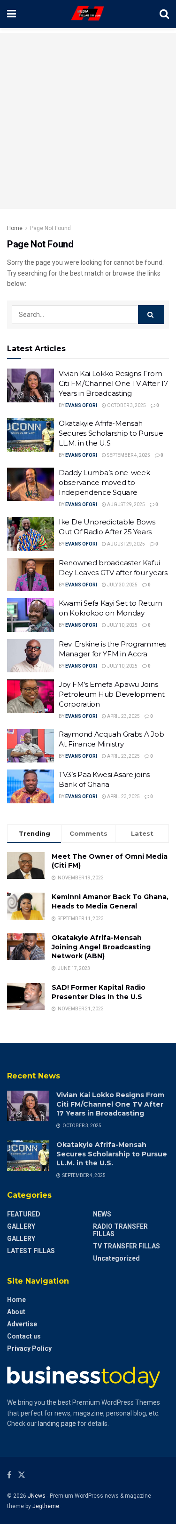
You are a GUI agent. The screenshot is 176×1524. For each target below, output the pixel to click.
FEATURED (23, 1214)
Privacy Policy (29, 1348)
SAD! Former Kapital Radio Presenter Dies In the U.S (98, 992)
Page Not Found (50, 228)
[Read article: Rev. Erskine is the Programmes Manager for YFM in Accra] (30, 656)
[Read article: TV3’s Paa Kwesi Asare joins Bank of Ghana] (30, 786)
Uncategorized (116, 1258)
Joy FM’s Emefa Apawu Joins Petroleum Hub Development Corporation (112, 694)
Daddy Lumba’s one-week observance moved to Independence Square (104, 482)
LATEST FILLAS (31, 1251)
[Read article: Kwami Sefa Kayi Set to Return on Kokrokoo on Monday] (30, 615)
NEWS (102, 1214)
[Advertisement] (88, 121)
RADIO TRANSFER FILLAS (120, 1230)
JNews (37, 1496)
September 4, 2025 (128, 455)
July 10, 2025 (122, 625)
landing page (57, 1423)
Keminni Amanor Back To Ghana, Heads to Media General (110, 901)
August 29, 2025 (125, 504)
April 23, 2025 (123, 716)
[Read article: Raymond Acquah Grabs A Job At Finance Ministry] (30, 746)
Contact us (24, 1336)
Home (15, 228)
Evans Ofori (81, 405)
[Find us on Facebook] (9, 1475)
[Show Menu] (11, 14)
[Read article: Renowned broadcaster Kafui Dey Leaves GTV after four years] (30, 575)
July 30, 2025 (122, 584)
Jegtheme (45, 1506)
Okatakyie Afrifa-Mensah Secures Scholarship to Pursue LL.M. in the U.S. (111, 433)
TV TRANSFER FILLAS (126, 1246)
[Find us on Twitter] (21, 1475)
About (16, 1312)
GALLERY (21, 1226)
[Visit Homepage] (87, 14)
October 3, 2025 (126, 405)
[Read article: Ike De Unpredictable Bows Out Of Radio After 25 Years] (30, 534)
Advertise (22, 1324)
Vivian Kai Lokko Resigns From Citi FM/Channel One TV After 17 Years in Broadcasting (113, 383)
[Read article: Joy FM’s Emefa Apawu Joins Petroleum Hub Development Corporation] (30, 696)
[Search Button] (164, 14)
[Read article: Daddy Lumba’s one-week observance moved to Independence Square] (30, 484)
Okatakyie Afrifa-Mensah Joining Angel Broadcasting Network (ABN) (101, 946)
